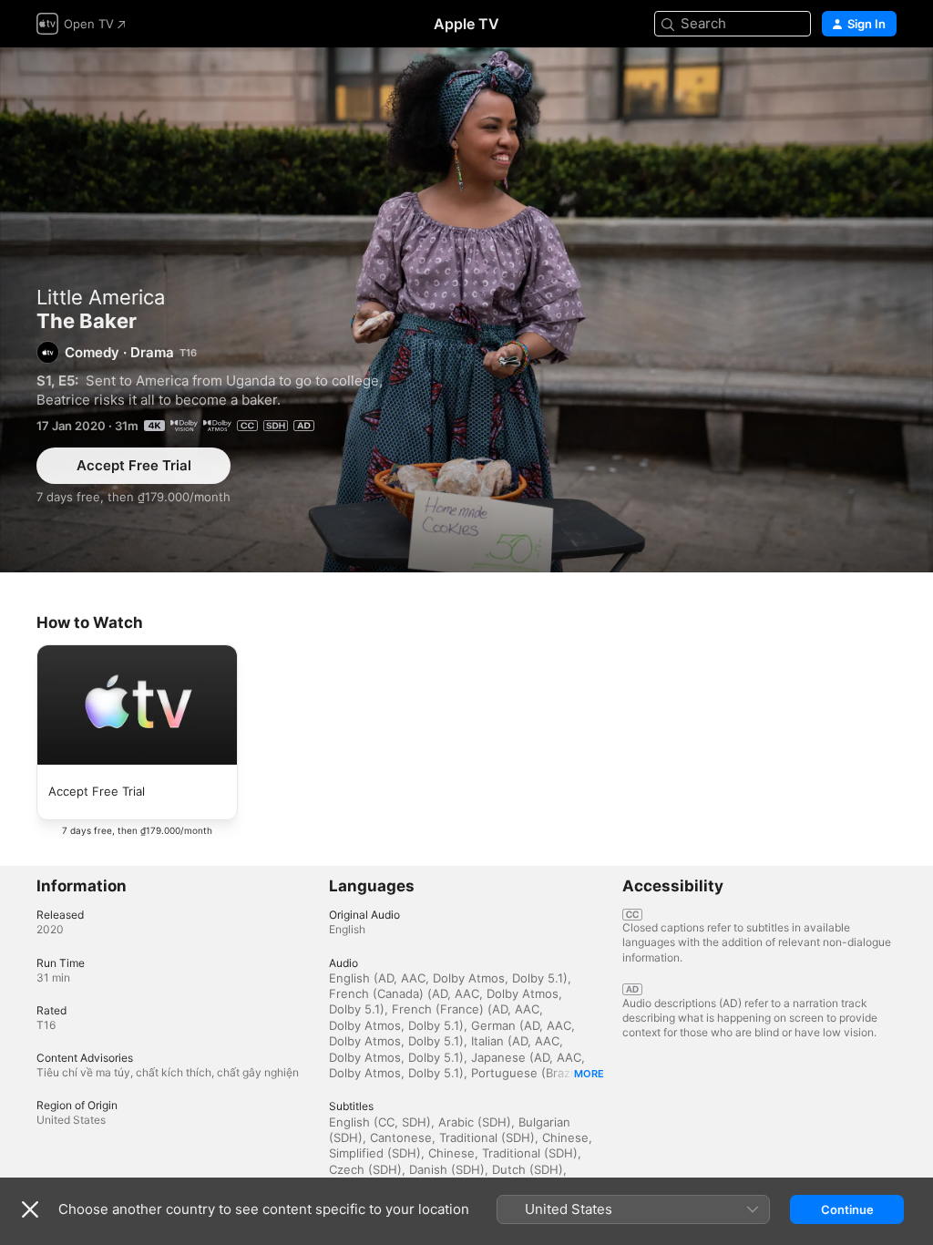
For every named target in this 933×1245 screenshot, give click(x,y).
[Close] (30, 1209)
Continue (847, 1209)
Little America (100, 297)
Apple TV (466, 24)
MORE (589, 1073)
